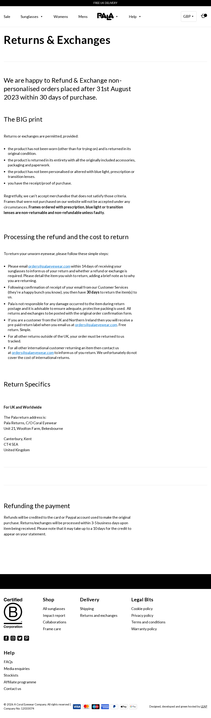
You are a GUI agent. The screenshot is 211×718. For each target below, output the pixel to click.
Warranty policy (144, 628)
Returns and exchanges (98, 615)
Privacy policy (142, 615)
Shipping (87, 608)
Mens (83, 16)
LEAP (204, 706)
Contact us (12, 688)
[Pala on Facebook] (6, 639)
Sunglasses (29, 16)
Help (133, 16)
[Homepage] (105, 16)
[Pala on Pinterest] (26, 639)
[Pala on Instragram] (13, 639)
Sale (7, 16)
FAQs (8, 661)
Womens (61, 16)
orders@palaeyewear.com (49, 266)
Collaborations (54, 622)
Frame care (52, 628)
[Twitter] (19, 639)
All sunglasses (54, 608)
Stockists (11, 675)
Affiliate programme (20, 682)
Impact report (54, 615)
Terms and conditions (148, 622)
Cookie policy (142, 608)
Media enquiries (17, 668)
